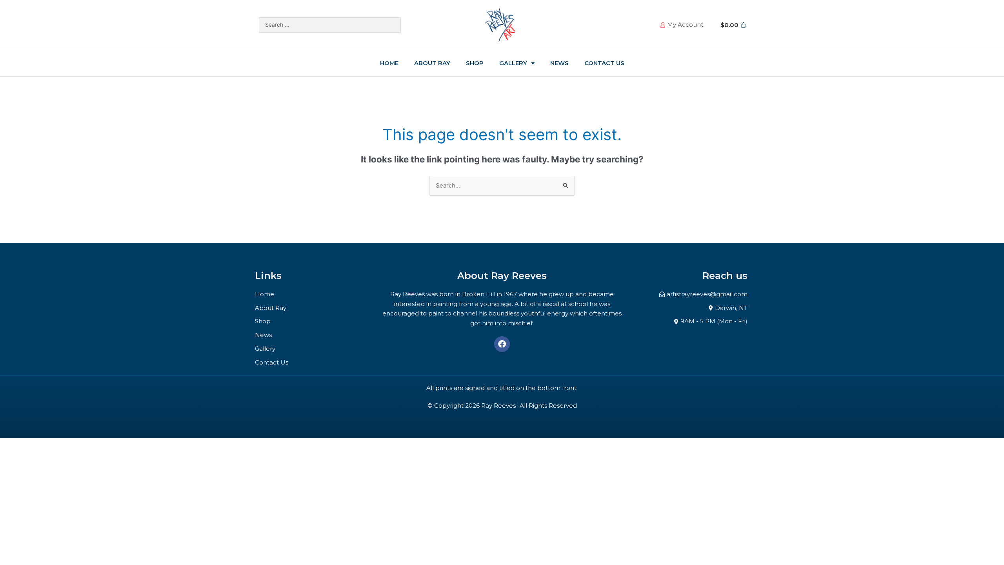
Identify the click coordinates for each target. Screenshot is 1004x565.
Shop (475, 63)
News (559, 63)
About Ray (432, 63)
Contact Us (604, 63)
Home (389, 63)
